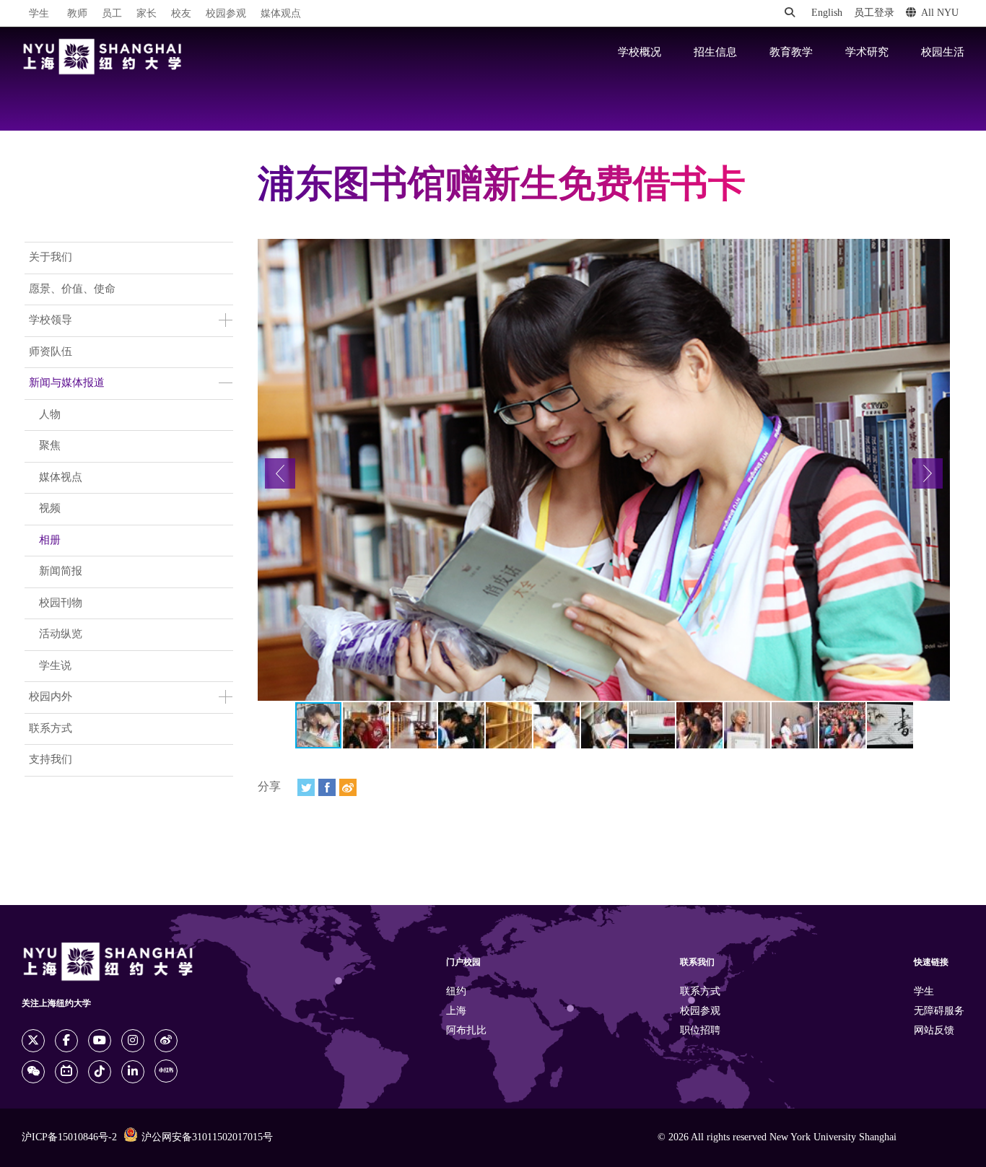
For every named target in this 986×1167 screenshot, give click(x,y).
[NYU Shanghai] (102, 57)
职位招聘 (700, 1031)
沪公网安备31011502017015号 (207, 1137)
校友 (181, 14)
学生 (39, 14)
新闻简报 (60, 571)
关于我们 (50, 257)
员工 (112, 14)
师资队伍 (50, 352)
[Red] (166, 1071)
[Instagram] (132, 1040)
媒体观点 (281, 14)
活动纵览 (60, 634)
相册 (50, 540)
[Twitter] (306, 787)
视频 (50, 509)
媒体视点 (60, 478)
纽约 (456, 992)
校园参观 (226, 14)
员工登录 (874, 13)
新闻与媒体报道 (67, 383)
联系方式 (50, 729)
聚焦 (50, 446)
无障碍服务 (939, 1011)
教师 (77, 14)
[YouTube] (99, 1040)
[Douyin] (99, 1071)
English (826, 13)
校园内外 (50, 697)
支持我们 (50, 760)
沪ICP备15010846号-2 (69, 1137)
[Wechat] (33, 1071)
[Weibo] (348, 787)
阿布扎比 (466, 1031)
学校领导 (50, 320)
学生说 (55, 666)
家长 (146, 14)
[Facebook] (327, 787)
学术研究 (867, 52)
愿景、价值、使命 (72, 289)
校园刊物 (60, 603)
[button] (280, 473)
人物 (50, 415)
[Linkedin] (132, 1071)
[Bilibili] (66, 1071)
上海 (456, 1011)
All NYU (940, 13)
